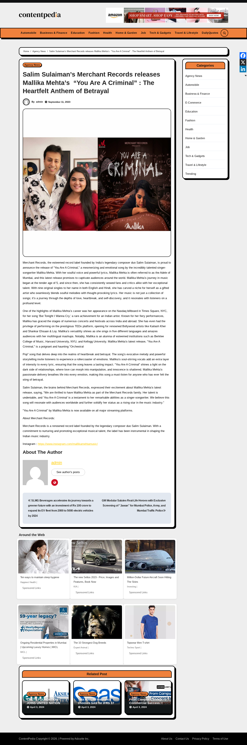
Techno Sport (133, 647)
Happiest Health (28, 582)
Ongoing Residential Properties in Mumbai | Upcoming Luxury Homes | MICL (43, 645)
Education (78, 32)
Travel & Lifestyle (186, 32)
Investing (131, 586)
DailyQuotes (210, 32)
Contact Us (182, 738)
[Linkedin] (243, 69)
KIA (75, 586)
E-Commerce (193, 102)
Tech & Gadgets (160, 32)
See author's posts (68, 472)
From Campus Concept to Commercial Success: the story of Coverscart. (147, 703)
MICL (23, 652)
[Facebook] (243, 55)
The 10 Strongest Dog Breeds (90, 642)
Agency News (32, 64)
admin (39, 101)
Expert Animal (80, 647)
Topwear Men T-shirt (138, 642)
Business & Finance (53, 32)
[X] (243, 62)
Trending (190, 173)
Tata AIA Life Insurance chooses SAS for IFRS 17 (96, 701)
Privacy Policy (200, 738)
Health (107, 32)
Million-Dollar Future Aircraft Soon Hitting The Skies (149, 579)
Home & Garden (126, 32)
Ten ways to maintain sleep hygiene (39, 577)
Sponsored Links (31, 588)
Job (143, 32)
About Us (166, 738)
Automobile (28, 32)
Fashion (94, 32)
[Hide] (245, 75)
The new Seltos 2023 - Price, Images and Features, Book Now (96, 579)
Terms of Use (220, 738)
